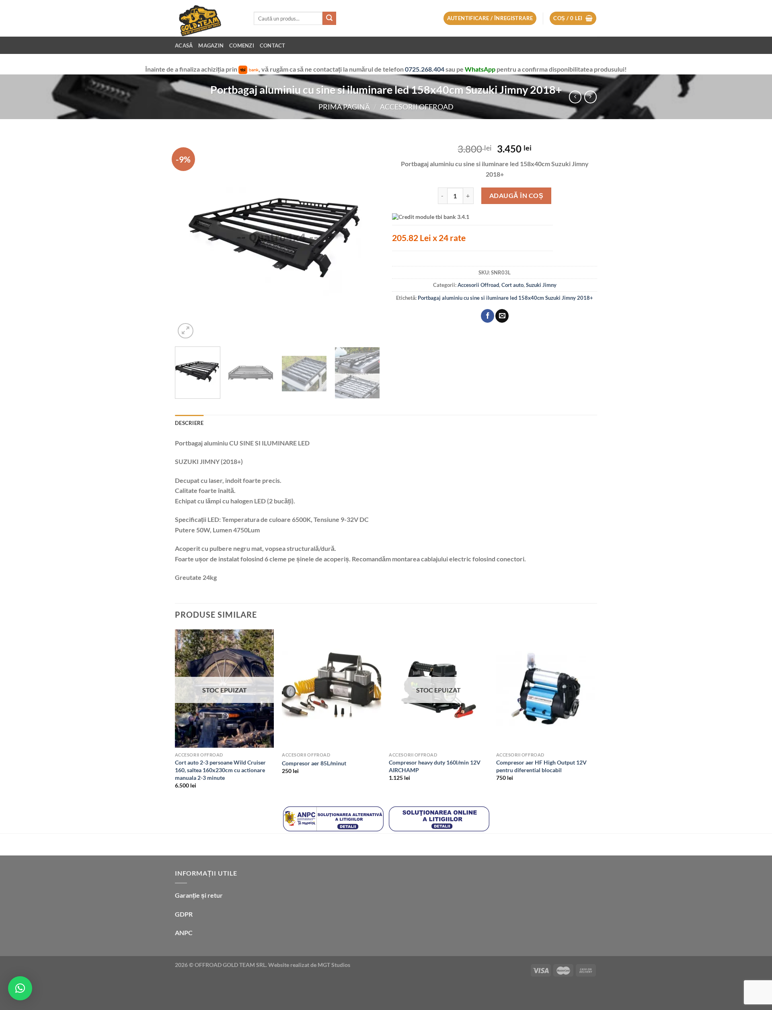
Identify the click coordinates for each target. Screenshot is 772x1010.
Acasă (184, 45)
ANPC (184, 932)
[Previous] (189, 237)
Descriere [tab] (189, 423)
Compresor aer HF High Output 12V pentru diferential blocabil (541, 766)
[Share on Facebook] (487, 316)
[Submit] (329, 18)
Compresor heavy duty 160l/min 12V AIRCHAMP (434, 766)
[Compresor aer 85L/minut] (331, 688)
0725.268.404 (425, 69)
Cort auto (512, 285)
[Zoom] (185, 331)
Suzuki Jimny (541, 285)
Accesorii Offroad (417, 106)
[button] (20, 988)
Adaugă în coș (516, 195)
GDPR (184, 914)
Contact (272, 45)
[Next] (366, 237)
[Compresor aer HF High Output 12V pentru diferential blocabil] (545, 688)
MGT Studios (334, 964)
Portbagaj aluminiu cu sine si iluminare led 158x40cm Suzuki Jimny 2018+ (505, 298)
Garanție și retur (199, 895)
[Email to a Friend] (502, 316)
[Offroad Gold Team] (208, 18)
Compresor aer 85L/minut (314, 763)
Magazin (211, 45)
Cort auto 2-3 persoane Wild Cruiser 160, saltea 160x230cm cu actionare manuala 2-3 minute (220, 770)
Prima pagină (344, 106)
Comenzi (241, 45)
